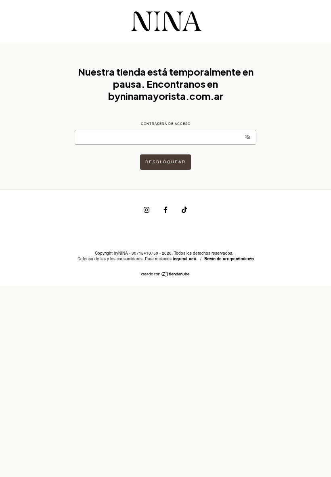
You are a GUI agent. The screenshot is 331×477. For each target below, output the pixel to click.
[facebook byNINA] (166, 209)
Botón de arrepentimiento (229, 259)
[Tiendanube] (165, 274)
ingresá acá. (185, 259)
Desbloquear (165, 162)
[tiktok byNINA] (184, 209)
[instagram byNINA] (147, 209)
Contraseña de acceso (166, 123)
